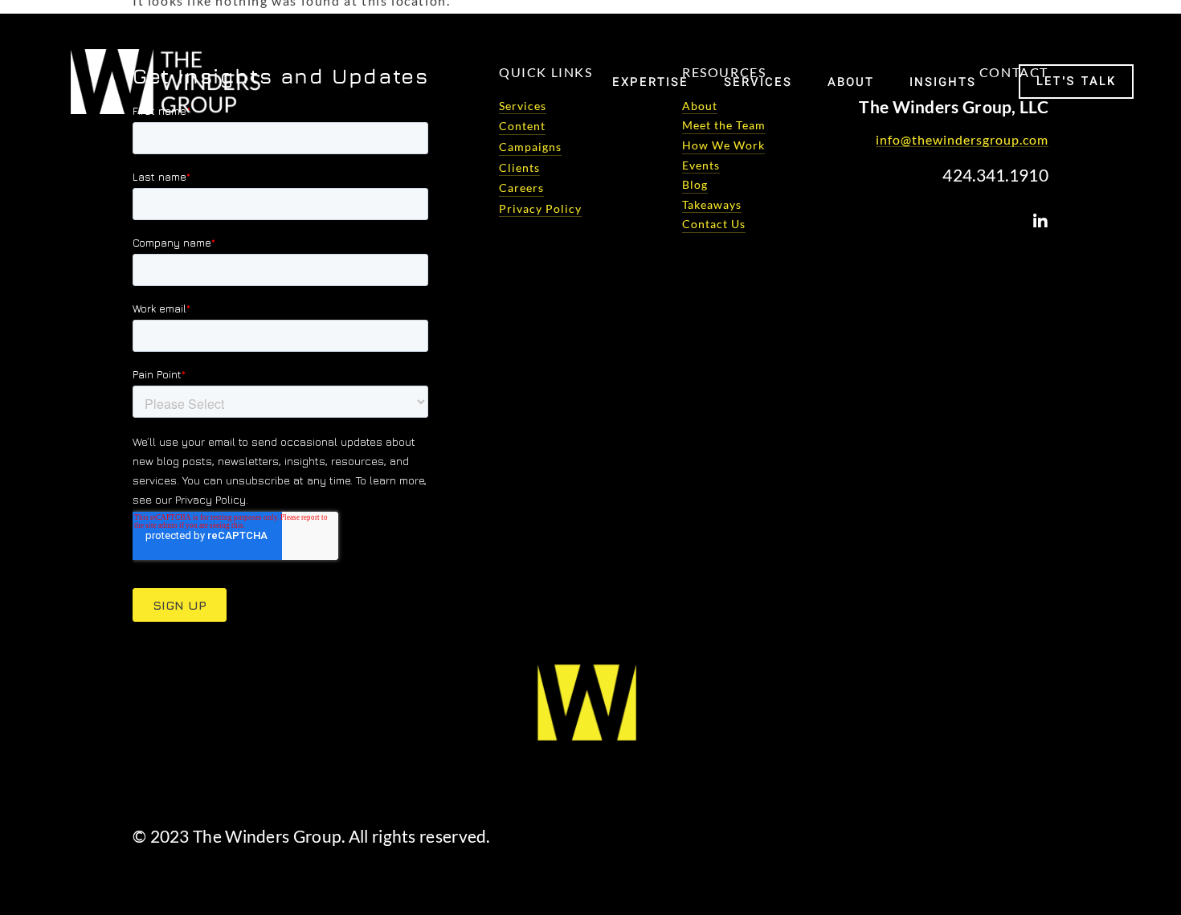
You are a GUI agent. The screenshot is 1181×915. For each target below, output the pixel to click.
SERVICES (758, 82)
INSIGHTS (942, 82)
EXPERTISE (650, 82)
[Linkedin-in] (1040, 222)
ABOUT (851, 82)
